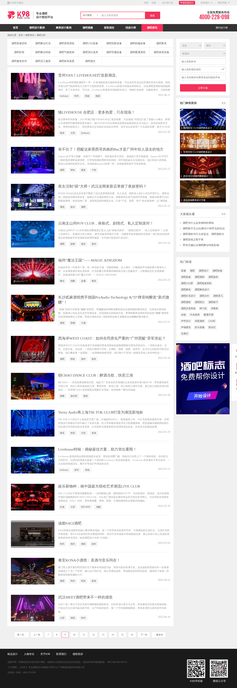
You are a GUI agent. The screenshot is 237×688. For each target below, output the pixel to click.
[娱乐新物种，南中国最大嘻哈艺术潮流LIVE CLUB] (32, 497)
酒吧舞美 (186, 289)
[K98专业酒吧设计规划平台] (31, 23)
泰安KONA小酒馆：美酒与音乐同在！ (89, 560)
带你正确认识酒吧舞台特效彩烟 (201, 245)
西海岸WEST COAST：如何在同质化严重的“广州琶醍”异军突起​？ (112, 338)
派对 (94, 244)
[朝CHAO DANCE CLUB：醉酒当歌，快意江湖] (32, 386)
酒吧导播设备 (114, 52)
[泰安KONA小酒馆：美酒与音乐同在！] (32, 571)
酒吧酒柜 (186, 302)
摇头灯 (212, 327)
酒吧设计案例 (37, 27)
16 (132, 634)
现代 (73, 544)
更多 (223, 103)
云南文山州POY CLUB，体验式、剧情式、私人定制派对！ (105, 223)
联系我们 (205, 2)
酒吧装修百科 (19, 43)
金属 (83, 281)
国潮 (73, 323)
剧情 (73, 244)
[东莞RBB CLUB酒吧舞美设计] (203, 143)
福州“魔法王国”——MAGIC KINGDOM (90, 260)
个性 (94, 170)
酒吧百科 (41, 35)
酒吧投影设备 (114, 43)
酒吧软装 (19, 52)
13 (103, 634)
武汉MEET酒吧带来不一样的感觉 (85, 597)
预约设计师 (222, 27)
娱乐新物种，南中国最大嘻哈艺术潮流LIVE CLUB (99, 486)
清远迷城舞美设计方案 (194, 200)
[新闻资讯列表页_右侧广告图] (203, 378)
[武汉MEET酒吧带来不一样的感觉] (32, 608)
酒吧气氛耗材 (66, 52)
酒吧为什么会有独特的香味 (198, 223)
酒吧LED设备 (90, 43)
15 (122, 634)
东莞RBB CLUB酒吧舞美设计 (197, 152)
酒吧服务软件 (19, 61)
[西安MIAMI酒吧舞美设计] (203, 167)
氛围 (98, 96)
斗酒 (83, 323)
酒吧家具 (161, 43)
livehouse (64, 96)
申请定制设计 (187, 2)
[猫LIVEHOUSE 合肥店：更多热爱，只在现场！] (32, 123)
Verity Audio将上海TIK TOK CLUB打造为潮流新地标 (100, 412)
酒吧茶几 (218, 295)
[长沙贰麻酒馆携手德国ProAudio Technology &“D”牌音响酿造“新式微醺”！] (32, 308)
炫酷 (73, 281)
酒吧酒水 (90, 61)
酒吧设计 (203, 270)
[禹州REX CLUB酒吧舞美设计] (203, 119)
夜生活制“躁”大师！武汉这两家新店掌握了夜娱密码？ (102, 186)
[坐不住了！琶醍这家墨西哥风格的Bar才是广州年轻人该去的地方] (32, 160)
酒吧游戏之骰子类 (193, 239)
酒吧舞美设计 (202, 289)
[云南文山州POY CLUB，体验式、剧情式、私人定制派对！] (32, 234)
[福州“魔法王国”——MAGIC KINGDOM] (32, 271)
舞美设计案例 (63, 27)
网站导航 (222, 2)
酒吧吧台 (199, 302)
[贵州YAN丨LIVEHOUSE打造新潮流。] (32, 86)
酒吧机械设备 (138, 43)
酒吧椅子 (213, 302)
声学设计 (186, 321)
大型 (73, 133)
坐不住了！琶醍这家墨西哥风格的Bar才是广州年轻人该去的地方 (110, 149)
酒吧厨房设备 (161, 52)
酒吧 (62, 170)
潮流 (62, 207)
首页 (15, 27)
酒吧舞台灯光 (43, 43)
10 (74, 634)
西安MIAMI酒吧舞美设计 (195, 176)
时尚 (76, 96)
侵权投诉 (78, 654)
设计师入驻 (167, 2)
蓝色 (94, 581)
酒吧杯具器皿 (66, 61)
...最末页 (159, 634)
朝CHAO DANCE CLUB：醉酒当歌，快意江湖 (95, 375)
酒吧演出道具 (90, 52)
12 (93, 634)
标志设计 (12, 654)
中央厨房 (195, 314)
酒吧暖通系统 (138, 52)
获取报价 (109, 27)
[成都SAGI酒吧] (32, 534)
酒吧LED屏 (187, 283)
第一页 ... (21, 634)
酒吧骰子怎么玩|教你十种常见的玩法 (204, 228)
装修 (183, 270)
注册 (153, 2)
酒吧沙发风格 (188, 308)
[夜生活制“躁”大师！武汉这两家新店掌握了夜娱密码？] (32, 197)
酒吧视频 (88, 27)
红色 (62, 507)
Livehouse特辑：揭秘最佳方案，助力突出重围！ (97, 449)
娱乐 (73, 207)
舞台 (62, 281)
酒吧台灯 (204, 295)
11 (84, 634)
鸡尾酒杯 (199, 321)
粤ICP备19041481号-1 (117, 662)
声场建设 (186, 327)
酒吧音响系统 (66, 43)
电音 (62, 133)
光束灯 (184, 333)
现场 (87, 96)
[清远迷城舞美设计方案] (203, 191)
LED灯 (212, 321)
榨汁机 (203, 308)
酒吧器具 (213, 277)
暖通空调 (208, 314)
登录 (146, 2)
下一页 (144, 634)
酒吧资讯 (152, 27)
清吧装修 (186, 277)
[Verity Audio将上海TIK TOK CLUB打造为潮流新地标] (32, 423)
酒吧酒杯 (199, 277)
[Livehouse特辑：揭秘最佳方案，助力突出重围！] (32, 460)
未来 (94, 433)
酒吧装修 (217, 270)
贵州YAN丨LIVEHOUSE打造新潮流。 (88, 75)
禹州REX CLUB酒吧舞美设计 (197, 128)
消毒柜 (214, 308)
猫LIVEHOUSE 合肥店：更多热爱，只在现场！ (96, 112)
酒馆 (62, 323)
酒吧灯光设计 (188, 295)
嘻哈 (73, 170)
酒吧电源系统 (204, 283)
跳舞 (62, 396)
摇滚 (83, 170)
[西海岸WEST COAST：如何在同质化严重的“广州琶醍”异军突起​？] (32, 349)
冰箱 (183, 314)
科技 (73, 433)
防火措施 (199, 327)
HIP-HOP (85, 507)
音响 (87, 470)
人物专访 (29, 654)
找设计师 (131, 27)
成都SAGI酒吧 (69, 523)
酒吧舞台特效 (43, 52)
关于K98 (45, 654)
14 (113, 634)
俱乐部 (74, 396)
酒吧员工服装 (43, 61)
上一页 (37, 634)
